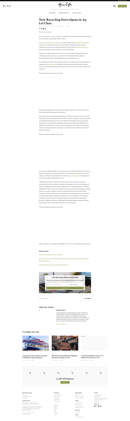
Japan (55, 409)
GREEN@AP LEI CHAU (81, 47)
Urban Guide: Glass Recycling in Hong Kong (50, 254)
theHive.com (24, 398)
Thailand (55, 412)
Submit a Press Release (79, 396)
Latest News (52, 12)
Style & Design (56, 399)
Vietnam (55, 414)
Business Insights (64, 12)
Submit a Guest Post (79, 395)
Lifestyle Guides (76, 12)
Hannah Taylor (44, 26)
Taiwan (55, 411)
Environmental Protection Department (51, 42)
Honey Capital (77, 412)
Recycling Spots (52, 64)
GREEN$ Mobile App (73, 175)
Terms (23, 412)
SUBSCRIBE (122, 6)
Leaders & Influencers (58, 395)
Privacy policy (28, 412)
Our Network (24, 395)
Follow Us (65, 382)
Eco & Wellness (57, 401)
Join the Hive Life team (79, 407)
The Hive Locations (122, 0)
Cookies (33, 412)
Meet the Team (78, 404)
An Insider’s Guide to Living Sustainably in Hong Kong (53, 265)
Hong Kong (52, 26)
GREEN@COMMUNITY (80, 42)
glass (57, 56)
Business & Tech (57, 396)
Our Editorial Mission (79, 402)
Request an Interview (79, 398)
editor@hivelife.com (61, 324)
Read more (29, 410)
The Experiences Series (79, 417)
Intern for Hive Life (78, 406)
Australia (55, 408)
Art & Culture (56, 398)
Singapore (56, 406)
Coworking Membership (26, 396)
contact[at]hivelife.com (98, 395)
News (40, 16)
